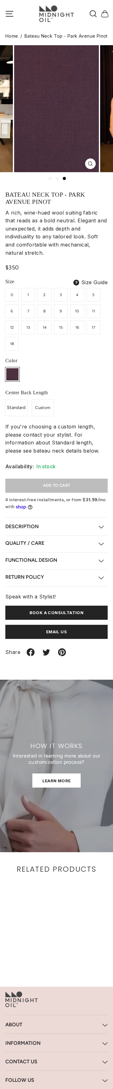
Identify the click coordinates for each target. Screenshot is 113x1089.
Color (11, 360)
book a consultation (57, 612)
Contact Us (21, 1062)
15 (61, 327)
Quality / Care (24, 543)
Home (11, 36)
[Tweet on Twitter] (46, 654)
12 (12, 327)
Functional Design (31, 560)
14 (45, 327)
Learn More (56, 780)
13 (28, 327)
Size (9, 281)
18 (12, 344)
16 (77, 327)
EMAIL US (56, 631)
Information (22, 1043)
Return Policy (24, 577)
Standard (16, 407)
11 (93, 311)
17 (93, 327)
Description (22, 526)
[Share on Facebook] (31, 654)
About (13, 1025)
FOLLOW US (19, 1080)
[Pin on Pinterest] (62, 654)
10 (77, 311)
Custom (42, 407)
